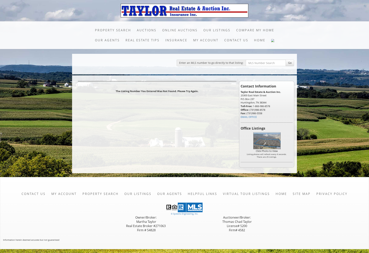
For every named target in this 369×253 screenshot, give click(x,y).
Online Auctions (180, 30)
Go (290, 63)
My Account (206, 40)
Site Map (302, 194)
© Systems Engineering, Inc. (184, 213)
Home (259, 40)
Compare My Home (255, 30)
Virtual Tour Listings (246, 194)
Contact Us (236, 40)
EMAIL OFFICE (249, 117)
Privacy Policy (331, 194)
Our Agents (107, 40)
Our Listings (216, 30)
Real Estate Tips (142, 40)
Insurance (176, 40)
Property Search (113, 30)
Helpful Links (202, 194)
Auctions (146, 30)
